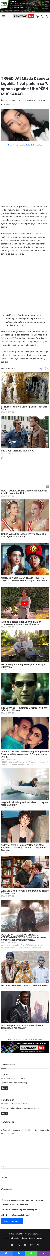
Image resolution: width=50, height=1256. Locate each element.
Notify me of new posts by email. (17, 1215)
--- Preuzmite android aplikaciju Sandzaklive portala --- (25, 145)
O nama (32, 1238)
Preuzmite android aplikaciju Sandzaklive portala (25, 1039)
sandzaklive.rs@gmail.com (16, 1238)
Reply (4, 1088)
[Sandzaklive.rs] (23, 16)
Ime (3, 1166)
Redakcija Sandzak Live (12, 100)
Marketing (41, 1238)
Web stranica (6, 1189)
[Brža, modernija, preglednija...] (25, 1047)
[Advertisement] (25, 47)
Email (4, 1178)
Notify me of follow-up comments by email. (21, 1210)
